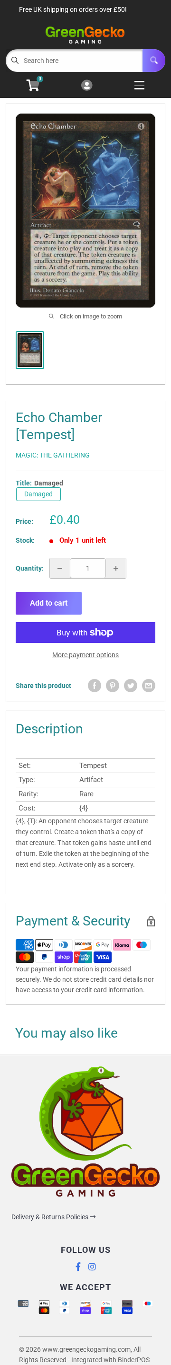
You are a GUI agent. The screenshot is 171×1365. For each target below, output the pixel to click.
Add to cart (48, 603)
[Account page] (86, 85)
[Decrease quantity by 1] (60, 568)
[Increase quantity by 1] (116, 568)
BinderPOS (134, 1360)
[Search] (153, 60)
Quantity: (30, 568)
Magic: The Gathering (53, 455)
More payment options (85, 655)
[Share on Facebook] (94, 685)
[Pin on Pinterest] (112, 685)
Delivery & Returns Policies (50, 1217)
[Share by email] (148, 685)
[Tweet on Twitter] (130, 685)
